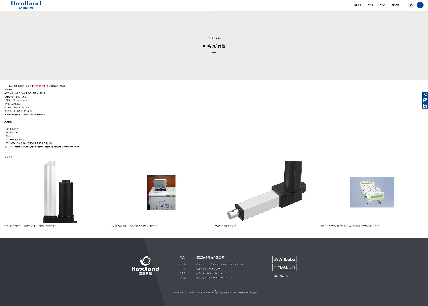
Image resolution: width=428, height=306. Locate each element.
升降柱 (370, 5)
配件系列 (395, 5)
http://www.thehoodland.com (219, 278)
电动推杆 (357, 5)
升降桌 (382, 5)
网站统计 (253, 293)
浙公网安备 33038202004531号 (186, 293)
